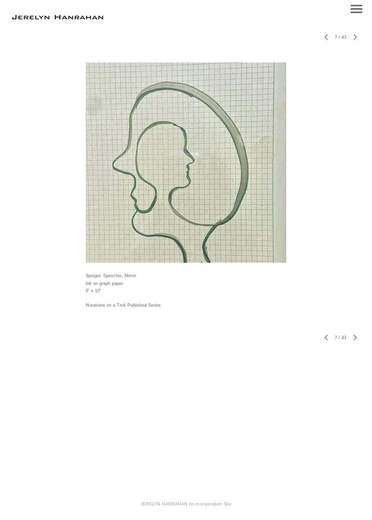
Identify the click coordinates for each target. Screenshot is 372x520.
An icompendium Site (210, 504)
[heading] (57, 17)
